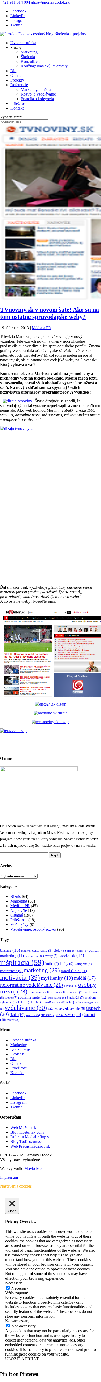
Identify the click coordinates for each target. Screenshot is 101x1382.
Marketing (29, 52)
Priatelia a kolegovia (37, 99)
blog (26, 950)
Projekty (17, 80)
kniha (52, 964)
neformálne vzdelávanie (31, 985)
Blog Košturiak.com (27, 1132)
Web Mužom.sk (23, 1127)
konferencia (11, 971)
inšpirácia (22, 962)
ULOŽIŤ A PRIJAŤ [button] (22, 1359)
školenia (33, 1015)
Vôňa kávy (19, 924)
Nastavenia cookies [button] (16, 1186)
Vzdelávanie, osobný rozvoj (33, 929)
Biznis (15, 896)
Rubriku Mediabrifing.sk (30, 1137)
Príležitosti (18, 103)
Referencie (19, 85)
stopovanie (57, 997)
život (13, 1020)
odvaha (70, 985)
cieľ (71, 950)
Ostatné (16, 915)
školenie (48, 1015)
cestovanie (42, 950)
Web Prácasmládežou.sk (30, 1146)
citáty (82, 950)
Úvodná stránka (23, 42)
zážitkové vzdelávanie (66, 1009)
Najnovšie (18, 910)
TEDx (23, 1002)
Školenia (28, 57)
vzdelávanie (26, 1007)
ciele (60, 950)
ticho (71, 1002)
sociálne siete (32, 997)
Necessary (19, 1288)
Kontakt (17, 108)
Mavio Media (35, 1168)
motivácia (20, 977)
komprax (83, 964)
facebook (71, 955)
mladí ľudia (74, 970)
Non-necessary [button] (17, 1321)
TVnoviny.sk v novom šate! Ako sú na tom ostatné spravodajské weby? (49, 313)
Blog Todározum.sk (26, 1141)
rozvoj (11, 997)
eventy (51, 956)
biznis (10, 950)
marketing (42, 970)
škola (17, 1015)
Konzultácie (30, 61)
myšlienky (57, 978)
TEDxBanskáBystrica (47, 1002)
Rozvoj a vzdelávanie (38, 94)
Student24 (75, 997)
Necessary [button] (13, 1283)
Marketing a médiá (36, 89)
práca (60, 992)
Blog (14, 71)
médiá (85, 978)
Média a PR (41, 328)
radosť (76, 992)
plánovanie (40, 992)
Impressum (9, 1177)
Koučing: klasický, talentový (44, 66)
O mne (15, 75)
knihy (67, 964)
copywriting (34, 955)
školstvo (69, 1014)
